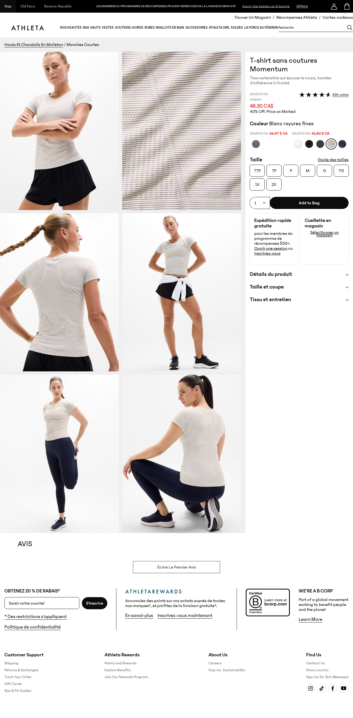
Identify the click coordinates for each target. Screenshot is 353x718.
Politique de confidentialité (32, 627)
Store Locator (317, 670)
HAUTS (95, 27)
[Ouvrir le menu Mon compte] (334, 6)
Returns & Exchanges (21, 670)
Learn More (310, 619)
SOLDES (237, 27)
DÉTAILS (302, 6)
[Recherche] (349, 27)
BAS (86, 27)
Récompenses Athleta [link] (296, 17)
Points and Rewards (121, 663)
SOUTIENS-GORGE (129, 27)
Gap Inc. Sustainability (226, 670)
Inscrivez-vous (267, 253)
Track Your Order (18, 677)
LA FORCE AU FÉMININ (261, 27)
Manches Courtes (82, 44)
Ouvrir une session (270, 248)
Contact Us (315, 663)
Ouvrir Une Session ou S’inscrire (266, 6)
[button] (122, 292)
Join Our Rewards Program (126, 677)
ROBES (150, 27)
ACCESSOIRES (197, 27)
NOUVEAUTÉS (71, 27)
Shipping (11, 663)
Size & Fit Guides (17, 691)
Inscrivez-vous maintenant (184, 615)
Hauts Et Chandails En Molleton (33, 44)
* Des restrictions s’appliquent (35, 616)
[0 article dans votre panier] (346, 6)
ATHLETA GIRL (219, 27)
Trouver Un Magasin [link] (252, 17)
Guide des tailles (333, 159)
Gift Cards (13, 684)
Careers (214, 663)
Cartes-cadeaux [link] (338, 17)
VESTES (108, 27)
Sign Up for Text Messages (327, 677)
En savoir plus (139, 615)
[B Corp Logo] (268, 602)
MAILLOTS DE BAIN (170, 27)
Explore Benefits (118, 670)
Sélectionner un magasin (324, 233)
